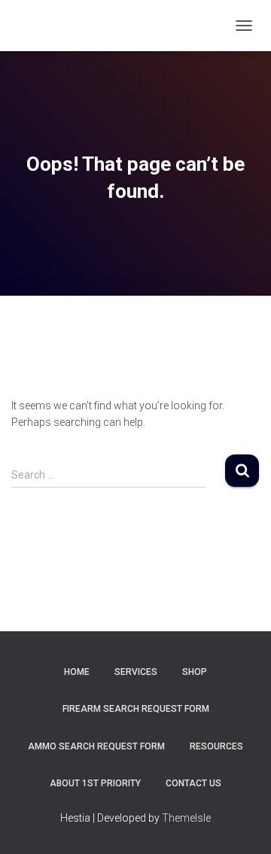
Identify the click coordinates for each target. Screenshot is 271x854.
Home (77, 672)
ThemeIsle (186, 818)
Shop (194, 672)
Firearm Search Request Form (135, 709)
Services (135, 672)
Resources (216, 746)
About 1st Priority (95, 783)
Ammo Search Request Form (96, 746)
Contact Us (193, 783)
